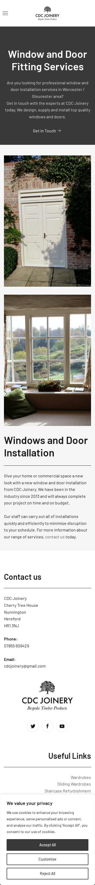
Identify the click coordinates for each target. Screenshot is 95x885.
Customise (47, 859)
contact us (55, 536)
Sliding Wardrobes (74, 783)
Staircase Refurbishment (68, 790)
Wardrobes (81, 777)
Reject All (47, 873)
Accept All (47, 845)
